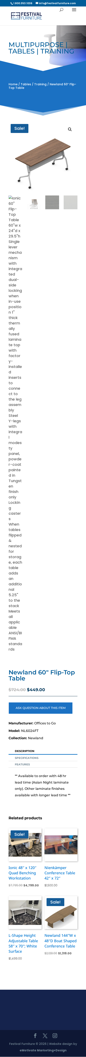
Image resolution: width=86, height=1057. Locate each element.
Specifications (26, 758)
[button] (70, 129)
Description (24, 751)
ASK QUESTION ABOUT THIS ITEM (41, 708)
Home (13, 84)
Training (40, 84)
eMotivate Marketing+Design (43, 1050)
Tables (26, 84)
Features (22, 764)
